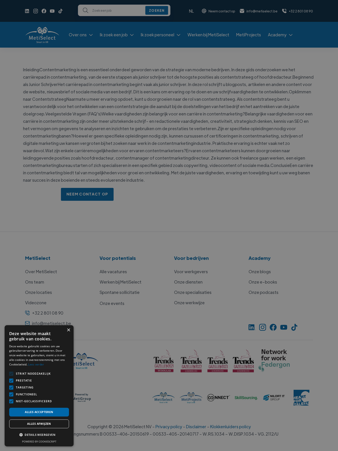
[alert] (169, 225)
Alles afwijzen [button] (39, 424)
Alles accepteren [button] (39, 412)
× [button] (68, 330)
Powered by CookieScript (39, 441)
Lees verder (36, 364)
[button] (39, 435)
